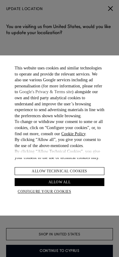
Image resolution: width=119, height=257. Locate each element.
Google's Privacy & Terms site (45, 92)
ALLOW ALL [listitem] (60, 182)
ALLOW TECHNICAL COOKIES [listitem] (59, 171)
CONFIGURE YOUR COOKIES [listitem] (44, 191)
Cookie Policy (73, 134)
